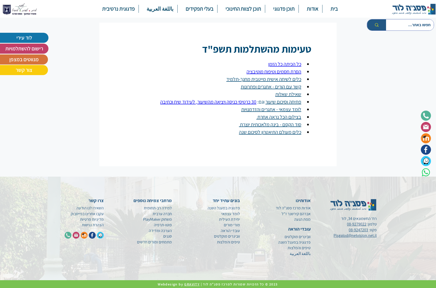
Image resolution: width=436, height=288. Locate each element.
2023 (274, 284)
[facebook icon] (426, 150)
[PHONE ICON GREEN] (68, 235)
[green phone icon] (426, 116)
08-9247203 (358, 230)
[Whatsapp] (426, 172)
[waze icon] (426, 161)
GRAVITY (192, 284)
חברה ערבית (162, 213)
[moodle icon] (426, 138)
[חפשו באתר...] (376, 24)
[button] (281, 9)
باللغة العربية (300, 253)
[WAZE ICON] (100, 235)
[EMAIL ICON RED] (76, 235)
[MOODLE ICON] (84, 235)
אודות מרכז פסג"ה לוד (293, 208)
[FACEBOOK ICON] (92, 235)
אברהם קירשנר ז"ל (296, 213)
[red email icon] (426, 127)
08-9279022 (356, 224)
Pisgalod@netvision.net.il (355, 235)
